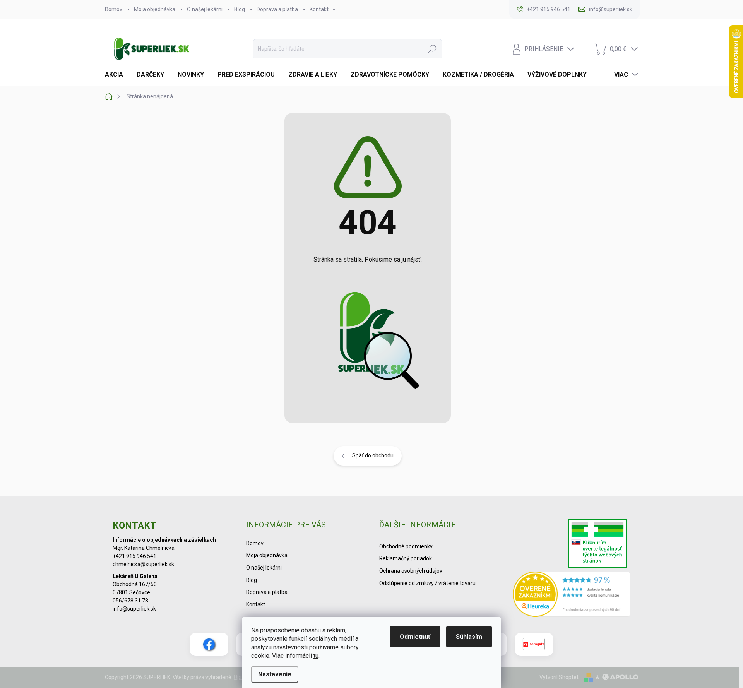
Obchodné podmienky (406, 546)
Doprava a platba (277, 9)
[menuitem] (117, 74)
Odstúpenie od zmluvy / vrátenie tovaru (427, 583)
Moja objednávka (154, 9)
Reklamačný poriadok (405, 558)
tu (315, 655)
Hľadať (432, 49)
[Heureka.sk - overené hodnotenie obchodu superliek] (572, 594)
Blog (239, 9)
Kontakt (319, 9)
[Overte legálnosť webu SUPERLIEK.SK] (597, 544)
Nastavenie (274, 674)
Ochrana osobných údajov (410, 571)
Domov (113, 9)
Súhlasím (469, 636)
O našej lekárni (205, 9)
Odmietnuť (415, 636)
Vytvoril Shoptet (559, 677)
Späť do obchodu (373, 455)
